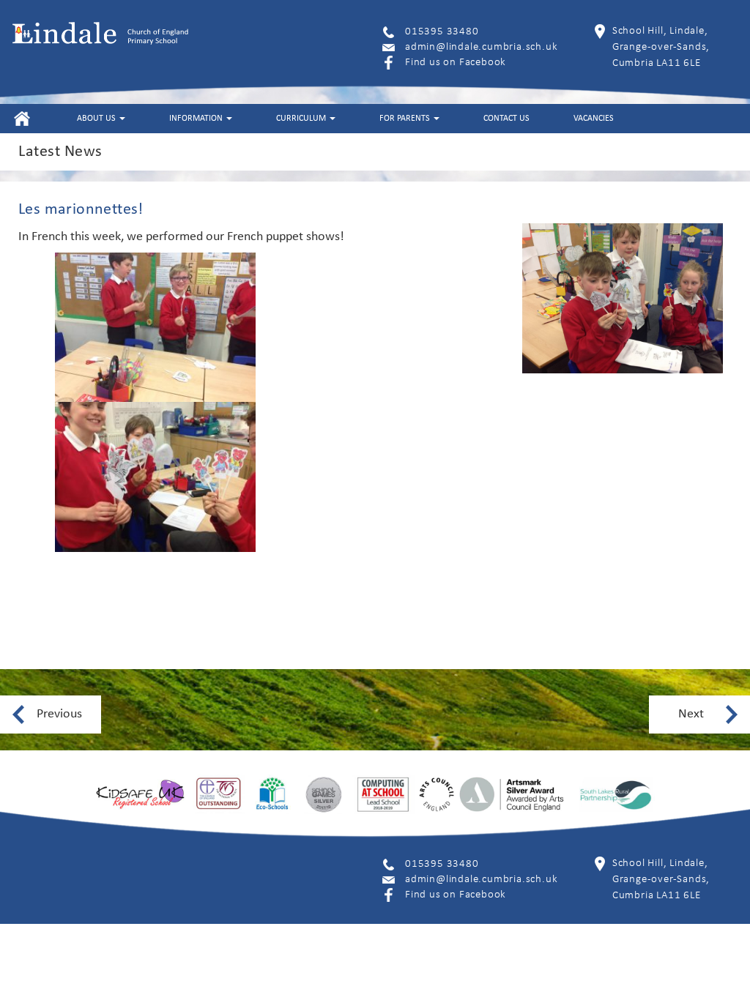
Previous (59, 714)
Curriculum (302, 118)
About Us (97, 118)
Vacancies (593, 118)
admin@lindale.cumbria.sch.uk (481, 47)
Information (197, 118)
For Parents (405, 118)
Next (691, 714)
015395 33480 (442, 31)
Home (21, 118)
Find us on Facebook (455, 62)
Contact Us (506, 118)
